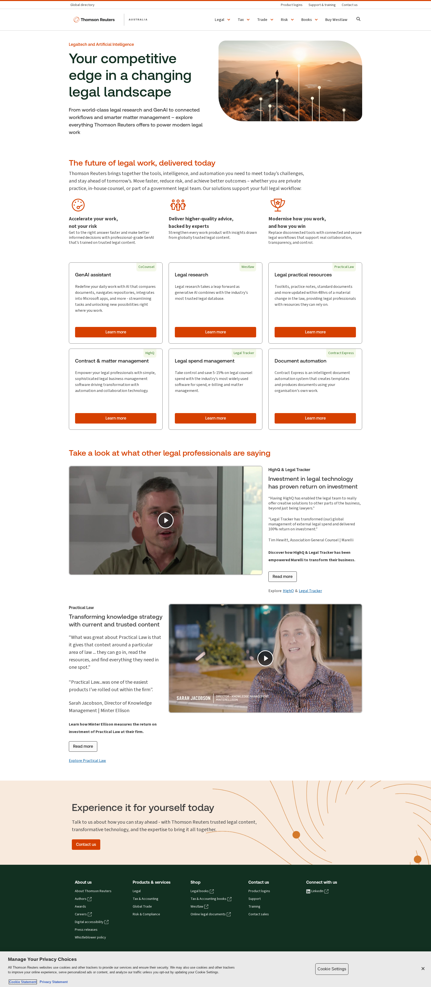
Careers (81, 914)
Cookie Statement (22, 982)
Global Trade (142, 906)
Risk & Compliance (146, 914)
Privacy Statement (53, 982)
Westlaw (197, 906)
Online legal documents (208, 914)
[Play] (166, 520)
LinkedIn (317, 891)
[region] (215, 969)
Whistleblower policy (90, 937)
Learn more (116, 332)
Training (254, 906)
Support (254, 899)
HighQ (288, 590)
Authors (81, 899)
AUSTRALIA (138, 19)
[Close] (423, 968)
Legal (137, 891)
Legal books (200, 891)
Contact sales (258, 914)
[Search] (358, 19)
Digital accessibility (89, 922)
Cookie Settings (332, 969)
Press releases (86, 929)
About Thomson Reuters (93, 891)
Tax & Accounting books (208, 899)
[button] (223, 19)
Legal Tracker (310, 590)
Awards (80, 906)
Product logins (259, 891)
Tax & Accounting (145, 899)
